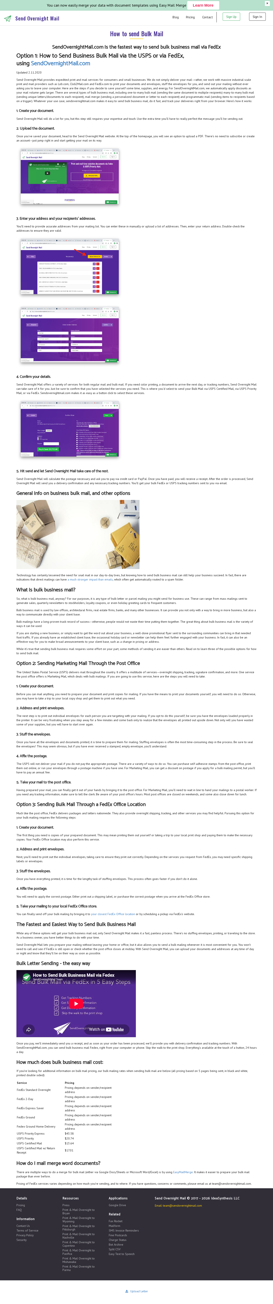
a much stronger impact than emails (90, 579)
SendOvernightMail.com (60, 63)
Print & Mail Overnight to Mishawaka (78, 1260)
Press (66, 1205)
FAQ (19, 1210)
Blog (176, 17)
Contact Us (23, 1226)
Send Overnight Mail (37, 18)
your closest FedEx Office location (113, 914)
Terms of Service (27, 1230)
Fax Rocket (115, 1221)
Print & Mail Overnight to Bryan (78, 1211)
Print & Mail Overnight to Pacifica (78, 1252)
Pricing (190, 17)
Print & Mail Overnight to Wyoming (78, 1219)
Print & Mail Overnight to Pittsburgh (78, 1227)
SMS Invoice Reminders (124, 1230)
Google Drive (117, 1205)
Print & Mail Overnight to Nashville (78, 1235)
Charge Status (117, 1240)
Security (21, 1240)
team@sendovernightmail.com (182, 1205)
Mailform (114, 1226)
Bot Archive (116, 1244)
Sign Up (231, 17)
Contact (207, 17)
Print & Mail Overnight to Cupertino (78, 1244)
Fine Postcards (118, 1235)
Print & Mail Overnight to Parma (78, 1268)
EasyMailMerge (183, 1172)
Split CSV (115, 1249)
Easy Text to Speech (122, 1254)
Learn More (203, 5)
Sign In (257, 17)
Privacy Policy (25, 1235)
